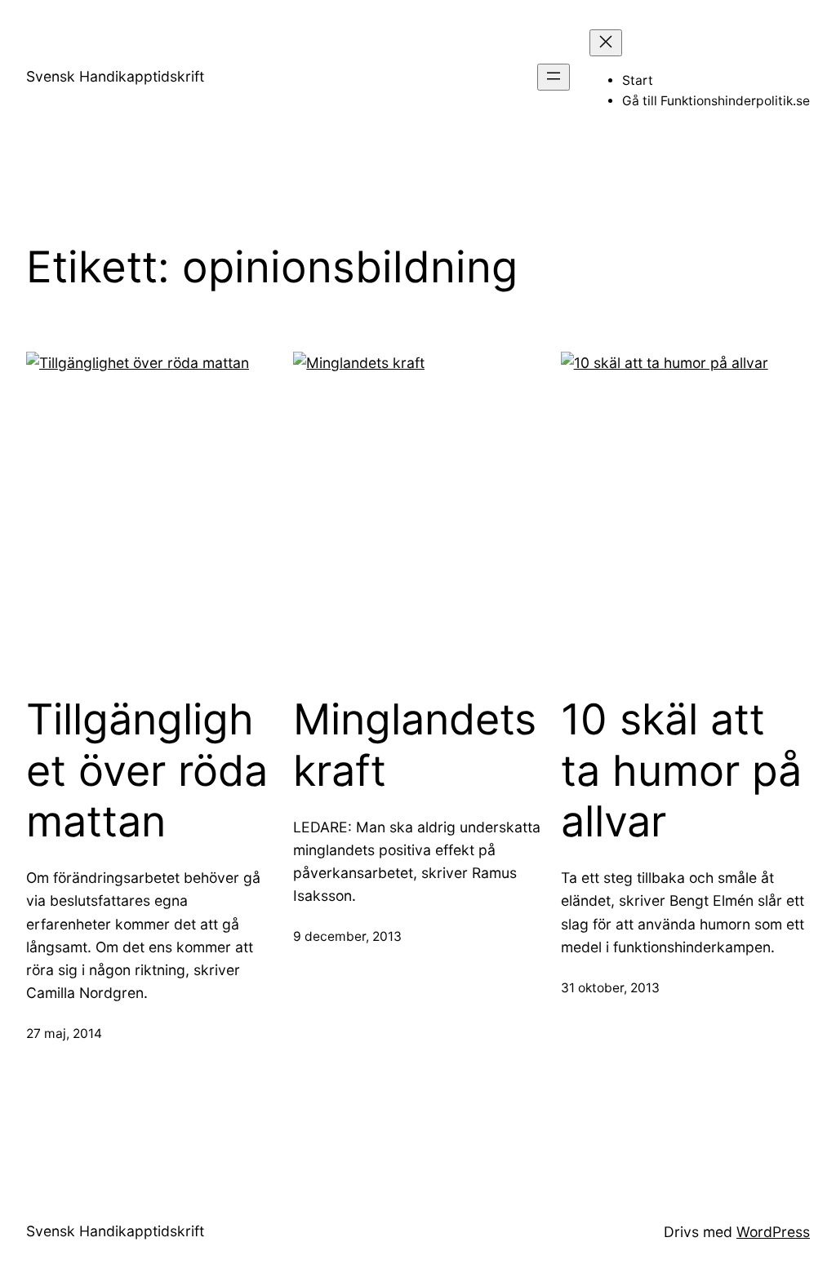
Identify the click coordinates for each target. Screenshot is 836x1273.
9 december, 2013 (347, 936)
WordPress (773, 1231)
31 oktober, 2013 (610, 988)
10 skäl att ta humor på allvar (681, 770)
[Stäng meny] (605, 42)
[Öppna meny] (553, 77)
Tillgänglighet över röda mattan (147, 770)
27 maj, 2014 (64, 1033)
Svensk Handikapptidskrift (115, 76)
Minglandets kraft (414, 745)
